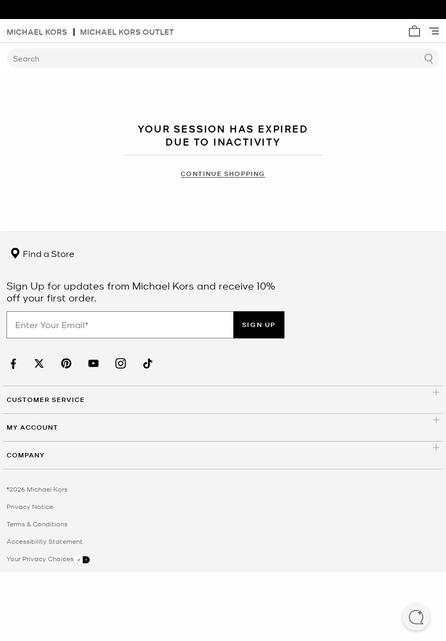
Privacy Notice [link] (30, 506)
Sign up (259, 324)
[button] (416, 618)
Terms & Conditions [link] (37, 523)
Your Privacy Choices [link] (41, 558)
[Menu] (434, 31)
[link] (12, 363)
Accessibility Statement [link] (45, 541)
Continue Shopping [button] (223, 173)
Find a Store (48, 253)
